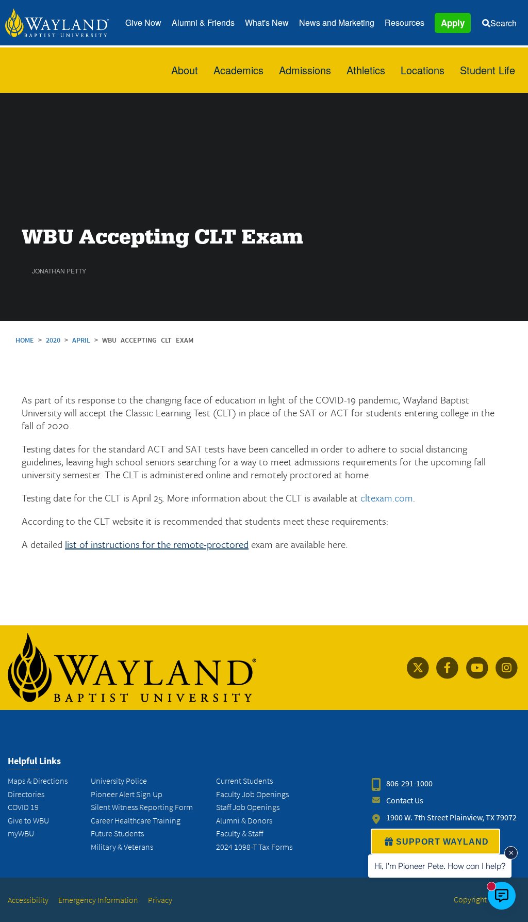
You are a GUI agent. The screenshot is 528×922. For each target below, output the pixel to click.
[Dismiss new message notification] (511, 853)
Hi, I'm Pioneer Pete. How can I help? (439, 866)
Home (24, 340)
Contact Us (404, 800)
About (184, 69)
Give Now (143, 22)
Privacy (160, 900)
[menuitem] (143, 22)
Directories (26, 794)
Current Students (244, 780)
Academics (238, 69)
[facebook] (447, 668)
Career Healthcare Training (135, 820)
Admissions (305, 69)
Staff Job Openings (247, 807)
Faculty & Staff (239, 833)
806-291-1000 (409, 783)
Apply (453, 23)
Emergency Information (98, 900)
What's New (267, 22)
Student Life (487, 69)
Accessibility (28, 900)
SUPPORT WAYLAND (442, 841)
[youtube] (476, 668)
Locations (422, 69)
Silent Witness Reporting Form (142, 807)
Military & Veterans (122, 847)
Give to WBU (28, 820)
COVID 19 (23, 807)
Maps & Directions (38, 780)
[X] (418, 668)
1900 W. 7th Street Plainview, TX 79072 (451, 817)
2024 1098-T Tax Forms (254, 847)
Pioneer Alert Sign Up (126, 794)
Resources (404, 22)
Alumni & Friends (203, 22)
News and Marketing (336, 22)
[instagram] (506, 668)
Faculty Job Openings (252, 794)
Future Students (117, 833)
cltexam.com (386, 498)
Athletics (365, 69)
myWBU (21, 833)
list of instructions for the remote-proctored (157, 544)
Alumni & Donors (244, 820)
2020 (55, 340)
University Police (119, 780)
